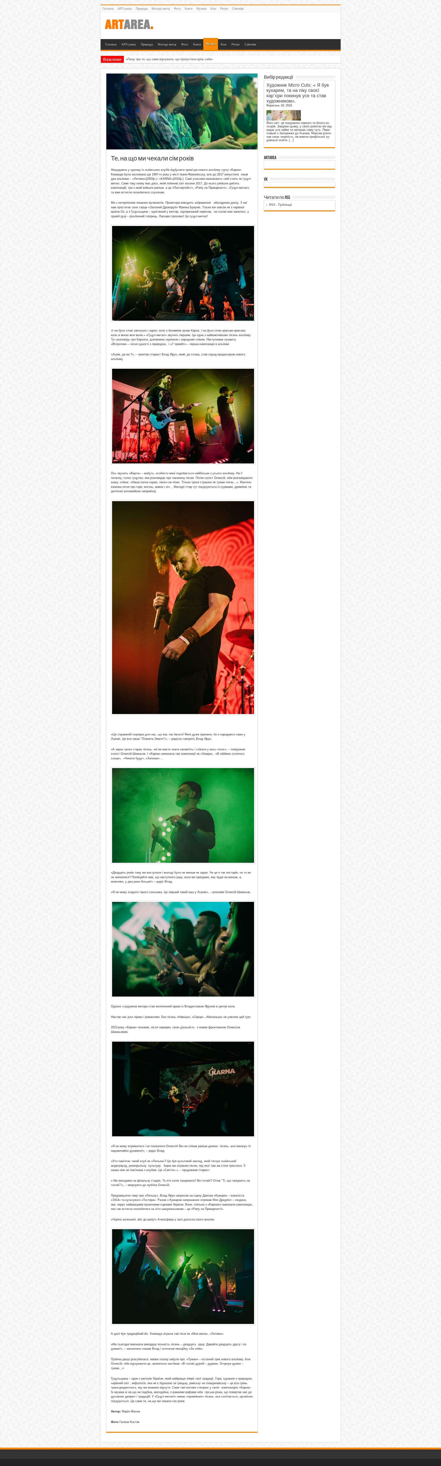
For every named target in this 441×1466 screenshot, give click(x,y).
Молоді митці (161, 8)
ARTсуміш (125, 8)
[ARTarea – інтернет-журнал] (129, 27)
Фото (177, 8)
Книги (188, 8)
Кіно (213, 8)
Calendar (238, 8)
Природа (142, 8)
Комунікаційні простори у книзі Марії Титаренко (158, 59)
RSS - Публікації (280, 204)
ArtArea (270, 157)
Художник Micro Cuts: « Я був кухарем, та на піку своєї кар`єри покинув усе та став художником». (297, 93)
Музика (201, 8)
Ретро (224, 8)
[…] (291, 140)
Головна (108, 8)
